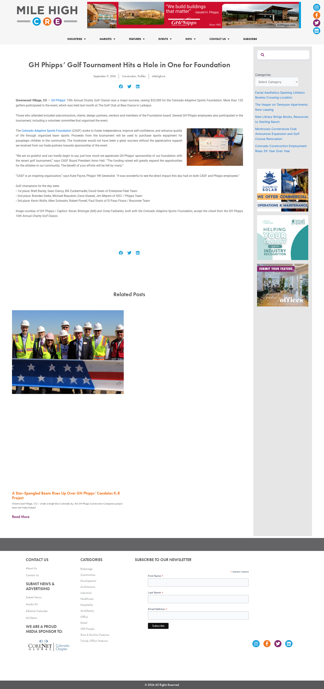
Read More (20, 516)
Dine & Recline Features (94, 635)
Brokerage (86, 569)
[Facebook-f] (316, 15)
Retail (83, 623)
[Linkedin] (316, 30)
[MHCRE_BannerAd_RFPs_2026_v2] (194, 15)
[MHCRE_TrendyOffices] (282, 285)
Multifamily (87, 611)
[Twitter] (316, 22)
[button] (121, 86)
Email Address (157, 609)
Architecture (87, 587)
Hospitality (86, 605)
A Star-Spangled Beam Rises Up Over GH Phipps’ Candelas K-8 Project (66, 495)
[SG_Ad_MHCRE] (282, 237)
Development (88, 581)
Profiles (142, 76)
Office (84, 617)
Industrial (86, 593)
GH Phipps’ (58, 100)
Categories (263, 75)
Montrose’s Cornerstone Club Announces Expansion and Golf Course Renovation (277, 134)
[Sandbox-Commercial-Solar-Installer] (282, 190)
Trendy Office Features (94, 641)
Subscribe (250, 39)
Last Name (155, 592)
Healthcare (87, 599)
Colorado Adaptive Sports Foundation (46, 130)
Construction (129, 76)
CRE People (87, 629)
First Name (155, 576)
